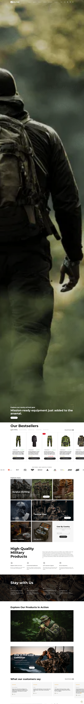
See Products (63, 536)
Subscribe (32, 667)
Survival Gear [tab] (46, 429)
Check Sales (14, 417)
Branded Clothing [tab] (22, 429)
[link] (15, 450)
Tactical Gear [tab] (38, 429)
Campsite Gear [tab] (31, 429)
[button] (42, 626)
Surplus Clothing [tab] (14, 429)
